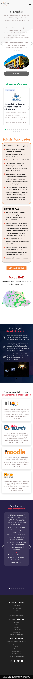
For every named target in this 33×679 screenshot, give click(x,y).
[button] (30, 4)
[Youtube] (22, 661)
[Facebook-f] (14, 661)
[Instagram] (11, 661)
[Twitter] (18, 661)
